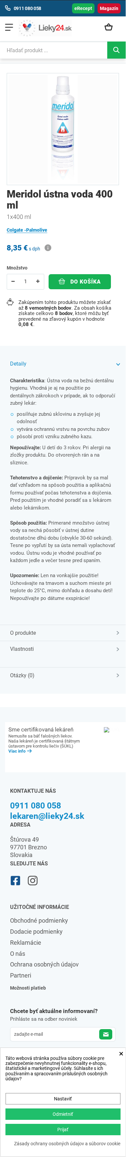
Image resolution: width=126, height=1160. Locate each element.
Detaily (18, 364)
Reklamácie (25, 942)
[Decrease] (13, 281)
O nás (17, 953)
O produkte (23, 633)
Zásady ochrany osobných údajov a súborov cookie (67, 1143)
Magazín (109, 8)
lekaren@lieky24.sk (47, 816)
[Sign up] (105, 1034)
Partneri (20, 975)
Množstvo (17, 267)
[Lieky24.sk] (45, 28)
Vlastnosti (22, 649)
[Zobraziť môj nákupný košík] (111, 27)
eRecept (83, 8)
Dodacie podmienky (36, 931)
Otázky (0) (22, 675)
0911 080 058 (35, 805)
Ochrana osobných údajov (44, 964)
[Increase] (38, 281)
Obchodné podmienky (39, 920)
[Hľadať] (116, 50)
